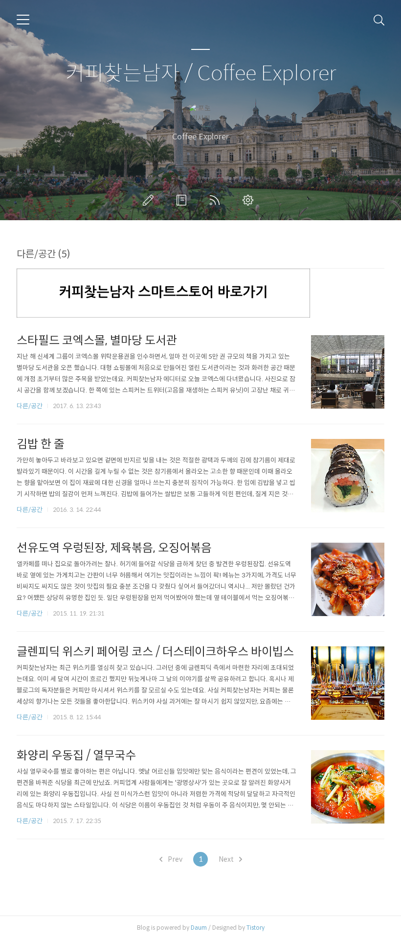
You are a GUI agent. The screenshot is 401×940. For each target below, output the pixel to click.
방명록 (183, 200)
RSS (216, 200)
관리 (250, 200)
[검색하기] (379, 19)
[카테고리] (23, 19)
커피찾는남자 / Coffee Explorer (201, 74)
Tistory (255, 927)
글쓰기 (150, 200)
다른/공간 (30, 406)
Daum (199, 927)
